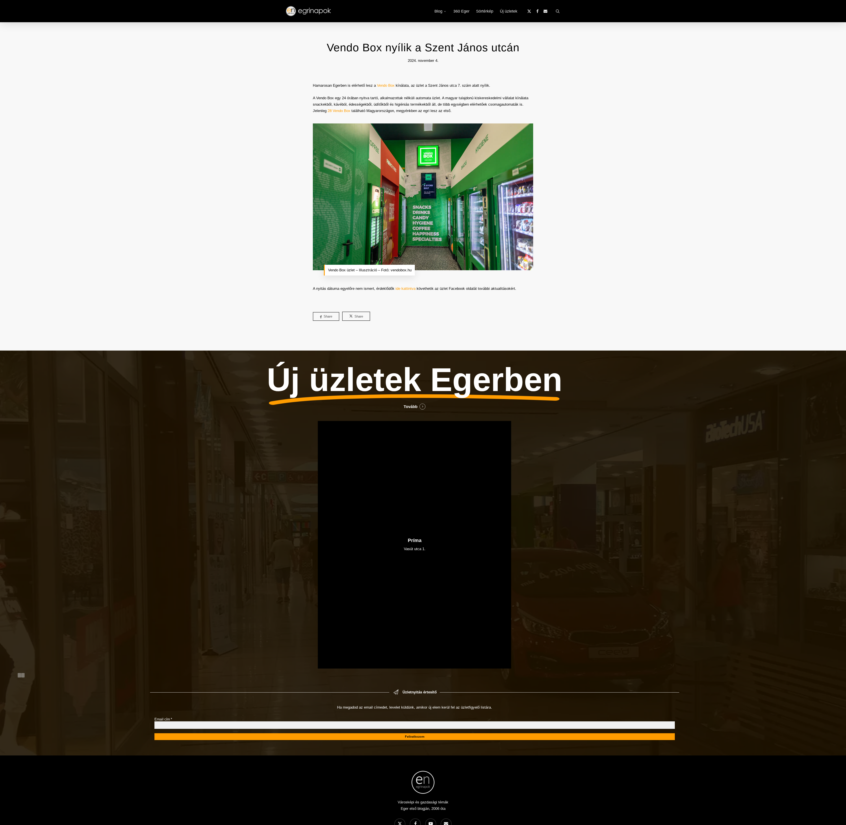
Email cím (163, 719)
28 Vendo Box (339, 111)
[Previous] (19, 675)
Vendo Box (386, 85)
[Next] (23, 675)
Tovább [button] (410, 406)
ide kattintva (405, 289)
